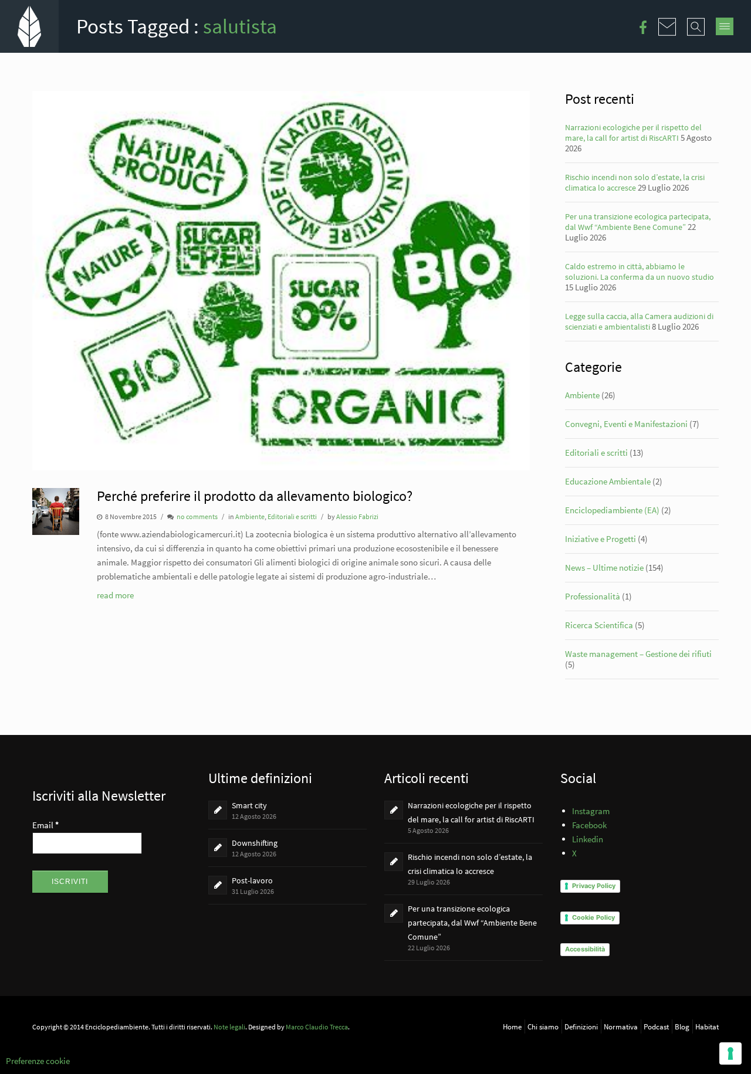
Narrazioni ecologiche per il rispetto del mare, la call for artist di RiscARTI (633, 132)
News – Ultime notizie (604, 567)
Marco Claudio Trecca (317, 1026)
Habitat (707, 1026)
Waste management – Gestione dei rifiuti (638, 653)
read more (115, 595)
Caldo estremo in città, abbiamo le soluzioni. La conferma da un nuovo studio (639, 271)
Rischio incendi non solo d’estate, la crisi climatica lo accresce (635, 182)
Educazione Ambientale (608, 481)
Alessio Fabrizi (357, 516)
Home (512, 1026)
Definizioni (581, 1026)
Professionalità (592, 596)
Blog (682, 1026)
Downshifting (255, 843)
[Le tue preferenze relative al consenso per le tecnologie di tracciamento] (730, 1053)
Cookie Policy (593, 917)
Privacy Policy (593, 886)
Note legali (229, 1026)
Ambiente (250, 516)
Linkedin (587, 839)
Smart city (249, 805)
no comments (197, 516)
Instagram (591, 810)
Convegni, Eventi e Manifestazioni (626, 423)
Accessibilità (585, 949)
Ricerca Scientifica (599, 625)
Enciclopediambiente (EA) (612, 510)
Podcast (656, 1026)
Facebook (589, 825)
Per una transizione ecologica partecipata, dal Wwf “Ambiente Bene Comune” (638, 221)
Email (45, 825)
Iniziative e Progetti (600, 538)
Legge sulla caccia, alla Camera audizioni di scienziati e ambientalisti (639, 321)
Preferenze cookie (38, 1060)
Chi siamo (543, 1026)
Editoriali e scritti (292, 516)
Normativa (621, 1026)
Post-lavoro (252, 880)
